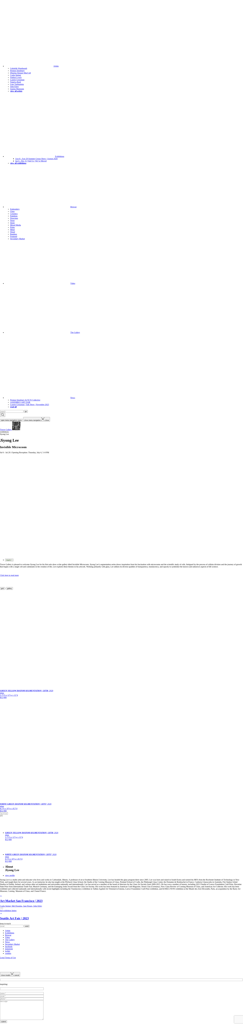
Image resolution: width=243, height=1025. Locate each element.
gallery (9, 588)
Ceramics (14, 214)
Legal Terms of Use (8, 958)
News (72, 398)
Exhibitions (59, 156)
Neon (12, 220)
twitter (7, 951)
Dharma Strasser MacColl (20, 73)
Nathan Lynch (16, 77)
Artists (56, 66)
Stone (12, 223)
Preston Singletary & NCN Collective (25, 400)
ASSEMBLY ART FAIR (20, 402)
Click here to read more (9, 575)
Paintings (13, 216)
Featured (13, 236)
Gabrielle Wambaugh (18, 68)
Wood (12, 232)
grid (2, 588)
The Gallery (75, 332)
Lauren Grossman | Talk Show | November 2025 (29, 404)
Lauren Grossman (17, 80)
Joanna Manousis (17, 89)
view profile (10, 875)
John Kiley (14, 87)
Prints (12, 227)
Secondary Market (17, 239)
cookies (8, 953)
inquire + (9, 560)
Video (72, 283)
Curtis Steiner (15, 75)
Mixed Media (15, 225)
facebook (8, 946)
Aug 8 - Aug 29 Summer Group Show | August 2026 (36, 159)
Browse (73, 207)
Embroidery (15, 209)
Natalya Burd (15, 82)
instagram (9, 949)
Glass (12, 211)
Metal (12, 230)
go (26, 411)
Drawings (14, 218)
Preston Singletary (17, 71)
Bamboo (13, 234)
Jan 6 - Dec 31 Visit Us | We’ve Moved (31, 161)
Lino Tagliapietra (17, 84)
